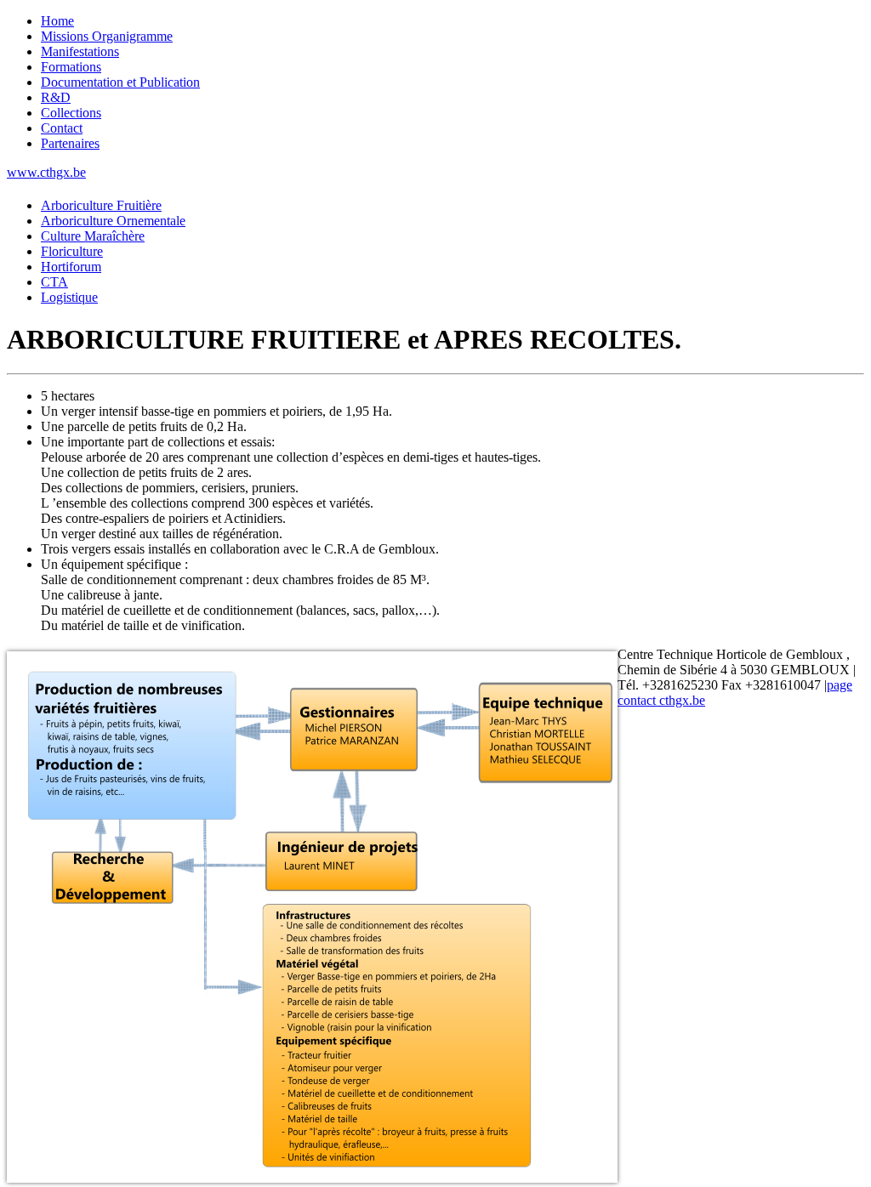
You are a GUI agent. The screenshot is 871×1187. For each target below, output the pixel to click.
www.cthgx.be (46, 172)
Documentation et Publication (120, 82)
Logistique (69, 297)
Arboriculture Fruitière (101, 205)
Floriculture (72, 251)
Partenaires (70, 143)
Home (57, 21)
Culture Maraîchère (93, 236)
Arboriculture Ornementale (113, 220)
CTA (54, 282)
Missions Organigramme (107, 36)
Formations (71, 67)
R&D (56, 97)
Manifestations (80, 51)
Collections (71, 112)
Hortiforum (71, 266)
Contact (62, 128)
